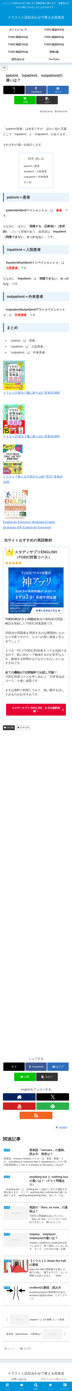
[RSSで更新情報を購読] (36, 1115)
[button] (47, 100)
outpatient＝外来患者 (36, 176)
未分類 (10, 727)
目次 (31, 158)
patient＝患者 (32, 166)
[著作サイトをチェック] (19, 1097)
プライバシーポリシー (53, 1379)
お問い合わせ (19, 1379)
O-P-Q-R (24, 727)
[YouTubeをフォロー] (19, 1106)
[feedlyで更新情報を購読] (52, 1106)
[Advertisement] (36, 892)
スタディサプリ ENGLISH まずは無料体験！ (36, 709)
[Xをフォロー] (52, 1097)
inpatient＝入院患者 (35, 171)
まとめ (28, 182)
